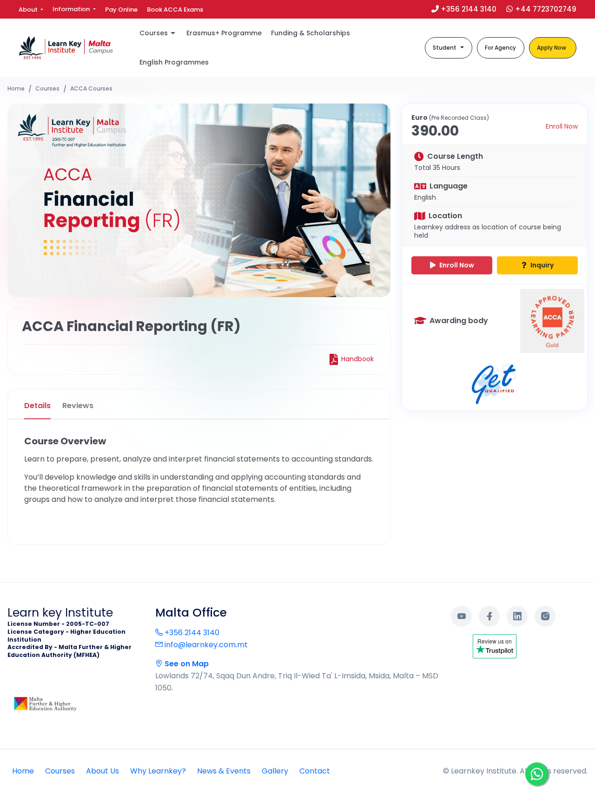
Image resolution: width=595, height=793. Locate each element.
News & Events (224, 771)
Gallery (275, 771)
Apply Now (551, 48)
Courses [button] (153, 33)
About (29, 9)
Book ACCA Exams (175, 9)
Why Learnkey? (158, 771)
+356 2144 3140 (191, 632)
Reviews (77, 405)
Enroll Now (562, 126)
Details (37, 405)
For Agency (500, 48)
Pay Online (121, 9)
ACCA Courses (91, 88)
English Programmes (174, 62)
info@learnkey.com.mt (205, 644)
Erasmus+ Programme (224, 33)
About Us (102, 771)
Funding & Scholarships (310, 33)
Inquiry (541, 265)
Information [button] (72, 9)
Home (16, 88)
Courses (47, 88)
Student (444, 48)
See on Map (186, 663)
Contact (314, 771)
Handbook (357, 359)
